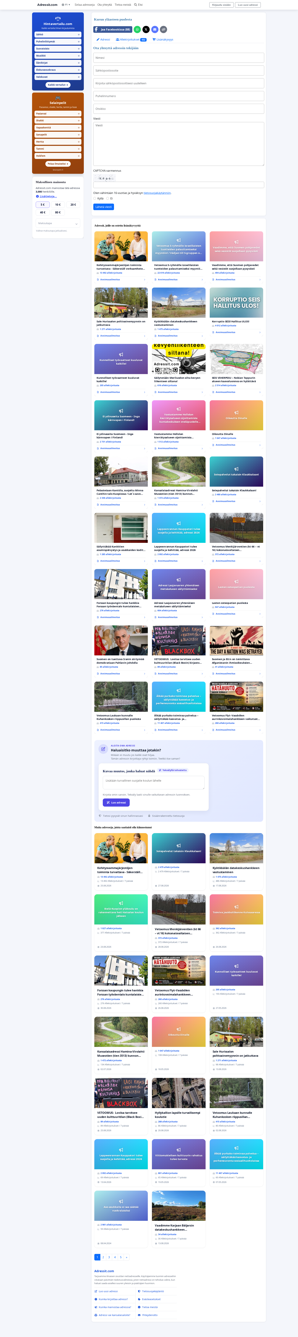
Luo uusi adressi (248, 4)
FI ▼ (68, 4)
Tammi (58, 148)
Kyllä (100, 198)
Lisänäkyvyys (164, 39)
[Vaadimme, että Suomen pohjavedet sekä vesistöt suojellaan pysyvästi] (236, 257)
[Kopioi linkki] (163, 29)
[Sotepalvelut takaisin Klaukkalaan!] (236, 480)
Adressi (105, 39)
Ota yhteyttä (104, 4)
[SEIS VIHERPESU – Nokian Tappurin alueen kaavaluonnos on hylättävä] (236, 370)
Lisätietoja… (48, 196)
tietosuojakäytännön (157, 193)
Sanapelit (58, 134)
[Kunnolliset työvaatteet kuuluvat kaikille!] (121, 370)
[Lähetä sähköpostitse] (154, 29)
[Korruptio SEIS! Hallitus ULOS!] (236, 312)
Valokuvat (58, 76)
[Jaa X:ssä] (146, 29)
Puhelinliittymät (58, 41)
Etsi (140, 4)
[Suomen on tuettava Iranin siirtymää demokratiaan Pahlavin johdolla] (121, 651)
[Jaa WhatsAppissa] (137, 29)
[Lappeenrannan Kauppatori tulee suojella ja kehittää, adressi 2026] (178, 539)
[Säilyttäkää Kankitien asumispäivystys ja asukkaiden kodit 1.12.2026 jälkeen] (121, 539)
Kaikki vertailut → (58, 84)
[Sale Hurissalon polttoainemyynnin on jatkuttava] (121, 314)
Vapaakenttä (58, 127)
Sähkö (58, 34)
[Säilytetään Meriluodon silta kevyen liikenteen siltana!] (178, 370)
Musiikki (58, 55)
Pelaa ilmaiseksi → (58, 163)
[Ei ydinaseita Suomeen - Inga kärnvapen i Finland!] (121, 426)
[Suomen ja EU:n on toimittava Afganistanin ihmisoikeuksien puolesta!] (236, 651)
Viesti (96, 118)
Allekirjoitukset (132, 39)
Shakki (58, 120)
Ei (111, 198)
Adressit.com (47, 5)
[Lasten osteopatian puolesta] (236, 593)
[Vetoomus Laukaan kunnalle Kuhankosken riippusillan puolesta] (121, 708)
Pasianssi (58, 113)
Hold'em (58, 155)
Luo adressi (118, 802)
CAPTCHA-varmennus (107, 171)
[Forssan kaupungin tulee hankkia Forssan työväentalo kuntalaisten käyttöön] (121, 595)
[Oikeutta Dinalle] (236, 424)
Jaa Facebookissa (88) (115, 29)
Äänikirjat (58, 62)
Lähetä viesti (104, 207)
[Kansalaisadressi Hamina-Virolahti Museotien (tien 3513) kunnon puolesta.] (178, 482)
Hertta (58, 141)
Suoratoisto (58, 48)
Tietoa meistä (123, 4)
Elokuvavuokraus (58, 69)
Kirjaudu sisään (221, 4)
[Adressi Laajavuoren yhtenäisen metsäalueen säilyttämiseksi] (178, 595)
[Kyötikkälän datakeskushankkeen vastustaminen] (178, 314)
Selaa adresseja (85, 4)
